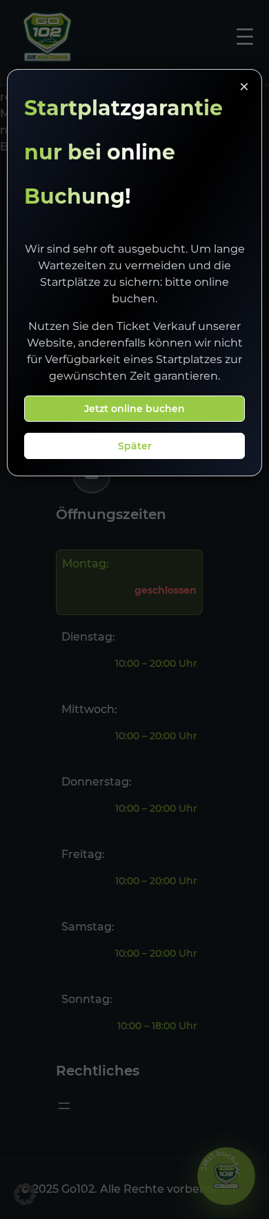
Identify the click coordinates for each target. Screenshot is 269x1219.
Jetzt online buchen (134, 408)
